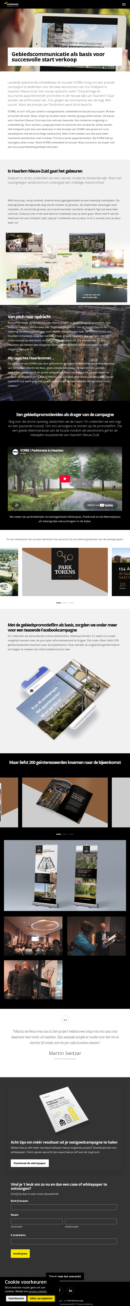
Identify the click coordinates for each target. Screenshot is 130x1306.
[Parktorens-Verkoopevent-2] (96, 936)
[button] (124, 4)
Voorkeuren (16, 1298)
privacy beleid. (38, 1291)
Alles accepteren (41, 1298)
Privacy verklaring (84, 1304)
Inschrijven (20, 1253)
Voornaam (17, 1226)
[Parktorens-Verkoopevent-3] (33, 979)
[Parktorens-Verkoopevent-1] (33, 936)
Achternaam (72, 1226)
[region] (65, 572)
